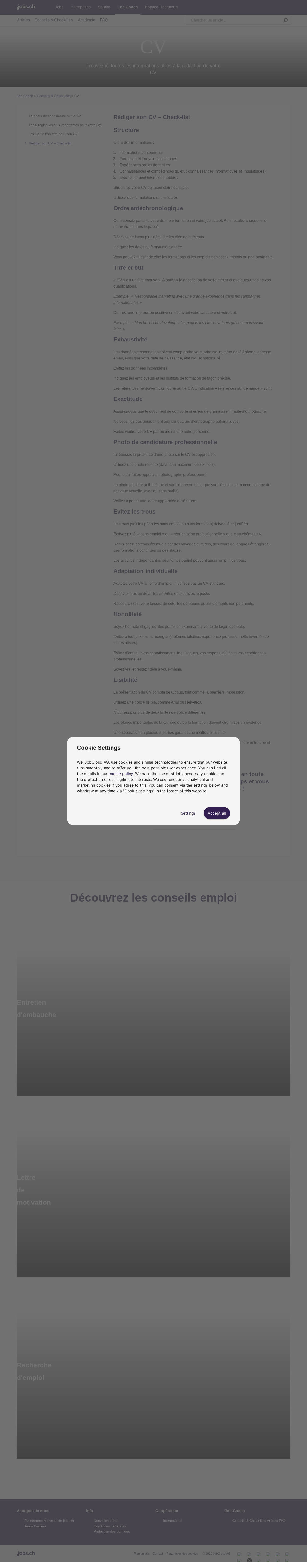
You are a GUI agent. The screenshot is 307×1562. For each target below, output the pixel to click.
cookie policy (121, 773)
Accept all (217, 813)
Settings (188, 813)
